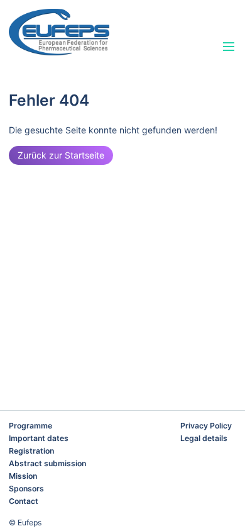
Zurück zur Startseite (61, 155)
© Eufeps (25, 522)
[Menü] (229, 47)
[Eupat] (87, 32)
